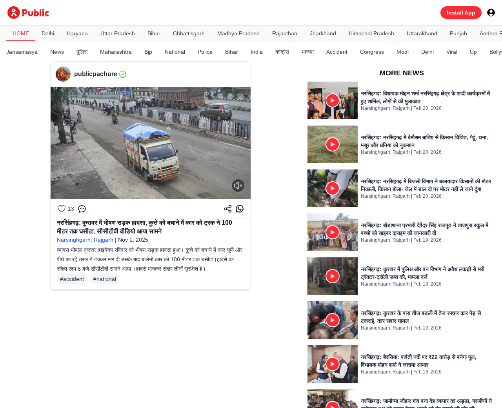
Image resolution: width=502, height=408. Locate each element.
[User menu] (491, 12)
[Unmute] (238, 185)
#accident (72, 279)
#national (104, 279)
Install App (461, 12)
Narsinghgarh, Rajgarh (85, 240)
